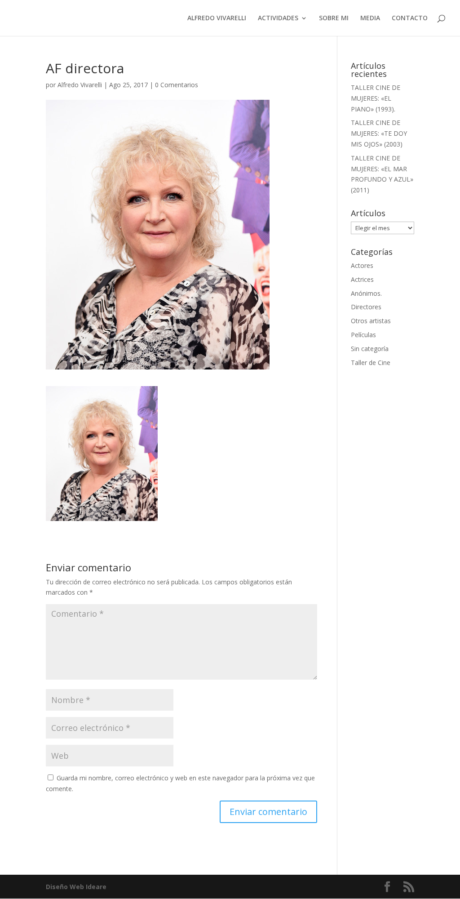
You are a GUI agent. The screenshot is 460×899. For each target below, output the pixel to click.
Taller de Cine (370, 362)
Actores (362, 265)
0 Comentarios (176, 84)
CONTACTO (410, 18)
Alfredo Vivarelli (80, 84)
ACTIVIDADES (278, 18)
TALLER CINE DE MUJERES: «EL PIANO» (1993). (375, 98)
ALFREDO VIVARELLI (216, 18)
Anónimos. (366, 293)
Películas (363, 334)
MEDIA (370, 18)
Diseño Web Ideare (76, 886)
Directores (366, 307)
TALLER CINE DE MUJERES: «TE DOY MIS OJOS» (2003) (379, 133)
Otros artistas (371, 320)
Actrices (362, 279)
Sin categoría (370, 348)
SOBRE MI (334, 18)
